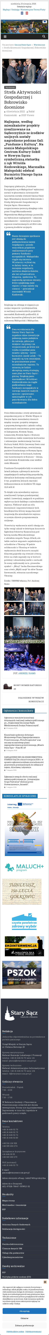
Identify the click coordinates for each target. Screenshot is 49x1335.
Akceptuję (24, 1311)
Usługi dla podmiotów (13, 1253)
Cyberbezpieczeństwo (12, 1257)
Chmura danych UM (12, 1248)
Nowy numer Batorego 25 (28, 687)
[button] (45, 1282)
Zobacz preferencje (24, 1325)
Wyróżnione (10, 87)
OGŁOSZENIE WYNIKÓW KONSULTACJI (31, 699)
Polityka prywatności (33, 1331)
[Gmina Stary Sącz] (24, 21)
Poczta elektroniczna (12, 1244)
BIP (4, 1209)
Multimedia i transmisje (14, 1205)
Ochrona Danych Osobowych (16, 1224)
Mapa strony (8, 1200)
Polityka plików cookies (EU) (16, 1277)
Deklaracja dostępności (13, 1229)
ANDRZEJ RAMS (27, 673)
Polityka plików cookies (15, 1331)
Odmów (24, 1318)
